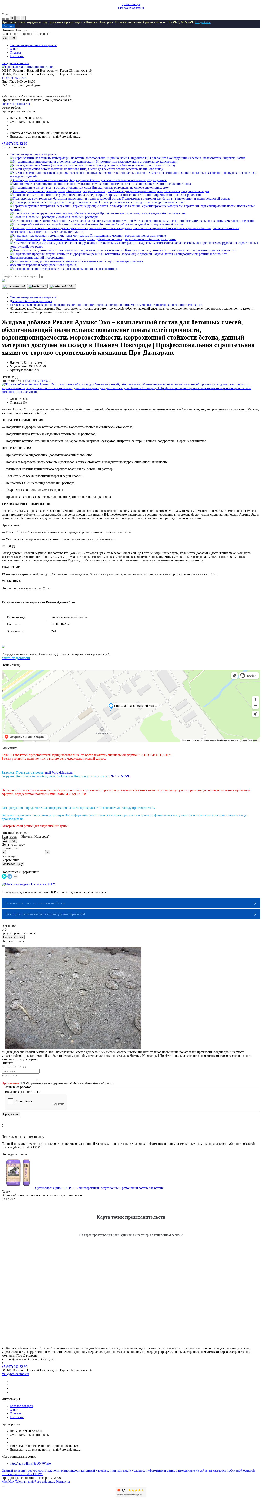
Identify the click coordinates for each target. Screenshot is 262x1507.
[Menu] (3, 19)
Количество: (10, 848)
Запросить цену (13, 864)
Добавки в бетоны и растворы (31, 301)
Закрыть (8, 26)
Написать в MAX (42, 884)
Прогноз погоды (131, 4)
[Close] (3, 946)
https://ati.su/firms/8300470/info (30, 1463)
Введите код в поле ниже (22, 1091)
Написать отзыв (13, 937)
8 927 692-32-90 (119, 776)
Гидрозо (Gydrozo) (37, 380)
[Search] (42, 277)
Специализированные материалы (33, 45)
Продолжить (11, 1114)
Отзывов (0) (18, 402)
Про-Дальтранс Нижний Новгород (29, 1359)
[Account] (7, 19)
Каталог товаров (21, 1406)
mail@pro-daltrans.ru (15, 63)
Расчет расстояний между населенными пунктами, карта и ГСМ (45, 914)
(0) (16, 377)
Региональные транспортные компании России (36, 903)
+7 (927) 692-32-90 (14, 78)
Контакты (17, 56)
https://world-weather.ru (131, 8)
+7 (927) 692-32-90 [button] (14, 1366)
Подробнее (203, 22)
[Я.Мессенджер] (4, 876)
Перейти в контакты (16, 103)
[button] (14, 143)
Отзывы (15, 52)
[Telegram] (9, 876)
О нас (14, 48)
